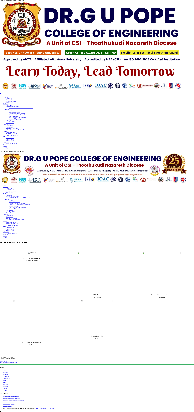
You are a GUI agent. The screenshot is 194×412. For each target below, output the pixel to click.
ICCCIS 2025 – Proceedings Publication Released (21, 108)
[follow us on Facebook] (3, 410)
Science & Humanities (14, 112)
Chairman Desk (10, 99)
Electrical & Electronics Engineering (18, 117)
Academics (5, 104)
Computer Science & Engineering (17, 113)
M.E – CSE (12, 121)
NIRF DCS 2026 (10, 140)
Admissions (9, 105)
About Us (5, 97)
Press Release (9, 127)
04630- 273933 (3, 361)
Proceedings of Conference (12, 106)
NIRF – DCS (6, 136)
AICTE (5, 131)
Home (4, 95)
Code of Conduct (10, 123)
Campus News (6, 124)
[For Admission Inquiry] (4, 410)
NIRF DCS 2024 (10, 138)
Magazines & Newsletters (12, 128)
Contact (5, 147)
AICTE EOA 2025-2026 (12, 134)
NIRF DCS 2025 (10, 139)
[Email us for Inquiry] (7, 410)
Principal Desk (9, 102)
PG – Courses (9, 120)
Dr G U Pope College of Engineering (45, 408)
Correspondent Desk (11, 101)
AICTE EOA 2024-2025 (12, 135)
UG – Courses (9, 110)
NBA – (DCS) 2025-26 (11, 143)
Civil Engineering (13, 116)
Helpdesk (8, 149)
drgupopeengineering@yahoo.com (8, 362)
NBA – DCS (6, 142)
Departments (6, 109)
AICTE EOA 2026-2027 (12, 132)
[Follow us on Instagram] (1, 410)
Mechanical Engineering (15, 119)
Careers (5, 146)
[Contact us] (6, 410)
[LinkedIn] (0, 410)
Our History (9, 98)
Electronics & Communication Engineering (19, 114)
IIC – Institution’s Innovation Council (15, 129)
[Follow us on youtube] (2, 410)
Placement (5, 144)
